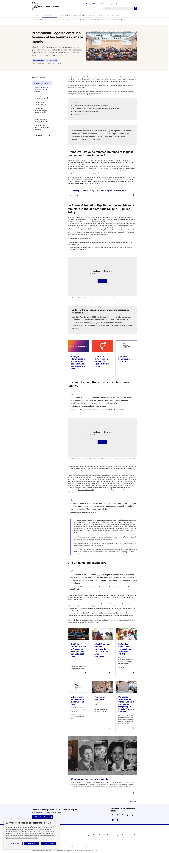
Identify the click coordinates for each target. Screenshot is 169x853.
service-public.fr (102, 835)
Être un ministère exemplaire (79, 114)
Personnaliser (14, 843)
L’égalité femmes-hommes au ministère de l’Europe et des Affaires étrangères (102, 650)
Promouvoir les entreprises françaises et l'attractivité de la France (41, 112)
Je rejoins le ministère (113, 15)
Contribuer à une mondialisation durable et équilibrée (42, 127)
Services (91, 15)
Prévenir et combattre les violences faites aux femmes (85, 111)
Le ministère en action (54, 19)
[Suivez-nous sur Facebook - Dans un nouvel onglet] (117, 815)
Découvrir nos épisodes (42, 817)
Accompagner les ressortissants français (41, 97)
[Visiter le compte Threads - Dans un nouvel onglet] (122, 815)
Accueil (33, 19)
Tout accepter (48, 843)
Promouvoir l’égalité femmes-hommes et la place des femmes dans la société (91, 105)
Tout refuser (31, 843)
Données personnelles (77, 847)
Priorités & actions (48, 15)
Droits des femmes (52, 60)
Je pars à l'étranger (93, 3)
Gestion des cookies (99, 847)
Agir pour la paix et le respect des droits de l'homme (74, 19)
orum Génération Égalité (78, 217)
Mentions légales (65, 847)
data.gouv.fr (129, 835)
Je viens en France (123, 3)
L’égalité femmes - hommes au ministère (103, 606)
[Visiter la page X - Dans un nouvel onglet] (112, 815)
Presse (100, 15)
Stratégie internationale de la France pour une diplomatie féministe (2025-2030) (78, 362)
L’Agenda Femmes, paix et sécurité (125, 358)
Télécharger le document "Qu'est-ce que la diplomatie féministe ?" (98, 191)
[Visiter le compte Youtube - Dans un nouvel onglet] (112, 820)
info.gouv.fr (89, 835)
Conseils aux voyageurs (79, 15)
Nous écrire (88, 847)
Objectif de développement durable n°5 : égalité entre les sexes (101, 361)
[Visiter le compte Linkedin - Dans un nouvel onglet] (117, 820)
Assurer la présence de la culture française (41, 120)
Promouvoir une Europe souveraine (40, 103)
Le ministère (35, 15)
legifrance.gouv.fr (116, 835)
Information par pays (64, 15)
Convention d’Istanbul (85, 490)
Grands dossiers (38, 135)
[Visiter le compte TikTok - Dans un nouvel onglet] (132, 815)
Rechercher (135, 8)
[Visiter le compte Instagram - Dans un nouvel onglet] (127, 815)
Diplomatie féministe (38, 60)
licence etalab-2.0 (90, 850)
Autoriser (102, 281)
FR (134, 3)
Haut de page (133, 801)
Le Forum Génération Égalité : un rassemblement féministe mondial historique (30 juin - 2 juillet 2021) (97, 108)
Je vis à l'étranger (108, 3)
